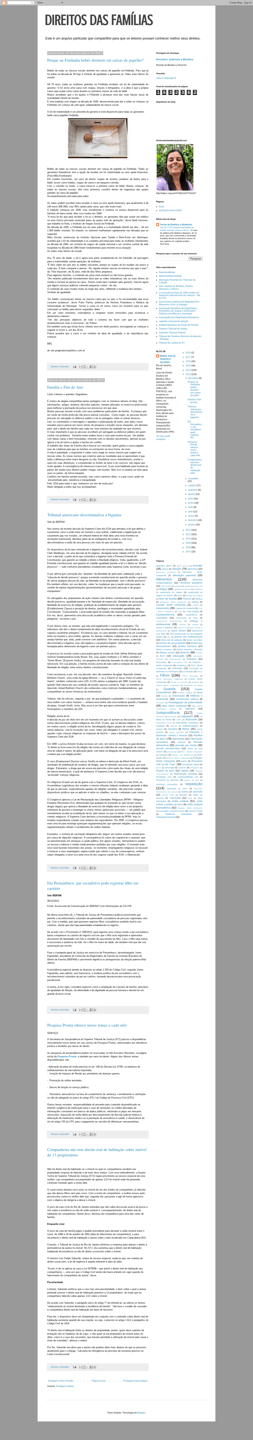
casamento (162, 608)
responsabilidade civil (188, 777)
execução (177, 668)
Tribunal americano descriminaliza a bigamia (84, 514)
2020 (188, 352)
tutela (190, 798)
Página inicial (98, 1381)
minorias (173, 726)
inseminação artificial (187, 699)
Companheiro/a (165, 614)
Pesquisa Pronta (66, 1056)
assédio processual (182, 589)
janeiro (192, 524)
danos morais (178, 630)
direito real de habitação (172, 640)
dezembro (193, 378)
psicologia (169, 767)
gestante (195, 682)
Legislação (186, 716)
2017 (188, 357)
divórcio (184, 652)
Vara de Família (195, 811)
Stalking (184, 792)
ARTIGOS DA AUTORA (170, 210)
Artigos (163, 588)
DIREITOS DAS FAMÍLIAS (99, 20)
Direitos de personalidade (172, 643)
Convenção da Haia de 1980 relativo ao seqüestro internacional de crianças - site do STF (179, 295)
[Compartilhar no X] (87, 367)
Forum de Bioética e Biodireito (176, 224)
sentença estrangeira (166, 784)
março (191, 516)
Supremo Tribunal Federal (172, 332)
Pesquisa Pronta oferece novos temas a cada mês (87, 1025)
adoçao (165, 569)
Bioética (198, 599)
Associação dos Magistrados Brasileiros (179, 317)
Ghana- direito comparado (167, 685)
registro (185, 770)
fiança (199, 672)
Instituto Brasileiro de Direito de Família (178, 325)
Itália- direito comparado (174, 706)
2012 (188, 530)
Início (161, 206)
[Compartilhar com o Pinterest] (94, 367)
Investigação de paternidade (186, 702)
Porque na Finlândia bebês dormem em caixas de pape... (194, 389)
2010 (188, 538)
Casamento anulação (184, 608)
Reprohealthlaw (167, 272)
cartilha (196, 605)
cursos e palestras (164, 627)
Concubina (161, 618)
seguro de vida (191, 780)
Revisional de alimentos (167, 780)
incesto (165, 696)
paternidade (178, 739)
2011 (188, 534)
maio (191, 507)
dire (168, 637)
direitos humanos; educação (189, 649)
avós (180, 595)
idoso (199, 692)
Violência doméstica (178, 814)
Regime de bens (165, 770)
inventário (160, 703)
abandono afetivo (164, 566)
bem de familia (168, 598)
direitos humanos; (164, 649)
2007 (188, 551)
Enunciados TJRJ (180, 662)
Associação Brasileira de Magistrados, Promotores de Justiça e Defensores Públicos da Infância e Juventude (178, 311)
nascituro (172, 729)
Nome (185, 728)
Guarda (170, 689)
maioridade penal (164, 723)
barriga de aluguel (194, 596)
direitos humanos (187, 646)
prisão (184, 761)
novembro (193, 478)
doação (199, 653)
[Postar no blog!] (84, 367)
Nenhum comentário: (60, 366)
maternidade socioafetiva (187, 723)
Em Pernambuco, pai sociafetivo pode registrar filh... (195, 429)
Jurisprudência (168, 713)
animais (178, 586)
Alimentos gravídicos (191, 583)
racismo (182, 767)
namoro (159, 729)
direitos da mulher (194, 640)
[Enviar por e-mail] (80, 367)
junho (191, 503)
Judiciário (190, 708)
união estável (180, 800)
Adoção (176, 568)
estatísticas (182, 665)
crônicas (182, 624)
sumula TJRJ (168, 795)
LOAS (178, 720)
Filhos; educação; (190, 676)
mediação (160, 726)
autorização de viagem (171, 592)
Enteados (192, 659)
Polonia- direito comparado (177, 758)
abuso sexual (182, 566)
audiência (198, 589)
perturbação (172, 752)
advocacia (192, 569)
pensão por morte (186, 745)
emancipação (175, 659)
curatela (195, 624)
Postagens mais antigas (135, 1381)
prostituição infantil (190, 764)
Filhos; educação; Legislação (169, 679)
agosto (192, 494)
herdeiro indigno (185, 693)
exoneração (187, 671)
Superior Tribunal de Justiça (173, 328)
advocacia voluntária (166, 572)
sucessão (197, 791)
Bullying (195, 602)
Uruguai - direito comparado (190, 808)
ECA (162, 656)
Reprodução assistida (185, 774)
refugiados (194, 768)
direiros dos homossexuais (188, 637)
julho (191, 498)
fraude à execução (179, 682)
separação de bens (177, 788)
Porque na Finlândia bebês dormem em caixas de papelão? (95, 60)
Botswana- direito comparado (173, 602)
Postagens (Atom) (65, 1386)
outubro (192, 485)
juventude (172, 716)
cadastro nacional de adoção (173, 321)
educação (178, 655)
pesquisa (163, 755)
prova (158, 768)
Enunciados (161, 662)
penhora (181, 742)
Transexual (175, 798)
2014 (188, 370)
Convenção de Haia (187, 618)
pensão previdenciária (168, 748)
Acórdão (197, 565)
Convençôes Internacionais (169, 621)
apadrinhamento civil (193, 586)
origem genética (176, 732)
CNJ (180, 611)
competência (191, 615)
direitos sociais (167, 652)
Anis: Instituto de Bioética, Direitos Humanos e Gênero (176, 287)
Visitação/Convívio (165, 817)
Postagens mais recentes (61, 1381)
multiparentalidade (190, 726)
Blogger (141, 1412)
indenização (178, 695)
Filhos (165, 675)
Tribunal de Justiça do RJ (171, 342)
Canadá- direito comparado (171, 605)
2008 (188, 547)
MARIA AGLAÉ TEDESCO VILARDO (168, 359)
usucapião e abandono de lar (172, 811)
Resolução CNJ (164, 777)
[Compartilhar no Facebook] (91, 367)
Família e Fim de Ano (65, 387)
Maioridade (191, 719)
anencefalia (166, 586)
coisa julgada (193, 611)
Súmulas (183, 795)
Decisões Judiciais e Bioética (174, 59)
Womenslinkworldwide (170, 276)
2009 (188, 543)
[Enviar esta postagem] (74, 366)
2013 (188, 374)
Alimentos (164, 579)
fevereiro (193, 520)
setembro (193, 490)
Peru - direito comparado (191, 752)
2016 (188, 361)
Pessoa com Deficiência (182, 755)
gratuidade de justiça (193, 685)
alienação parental (184, 575)
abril (190, 511)
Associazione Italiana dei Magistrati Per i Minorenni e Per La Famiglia (179, 303)
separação (193, 784)
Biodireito (187, 599)
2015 (188, 365)
